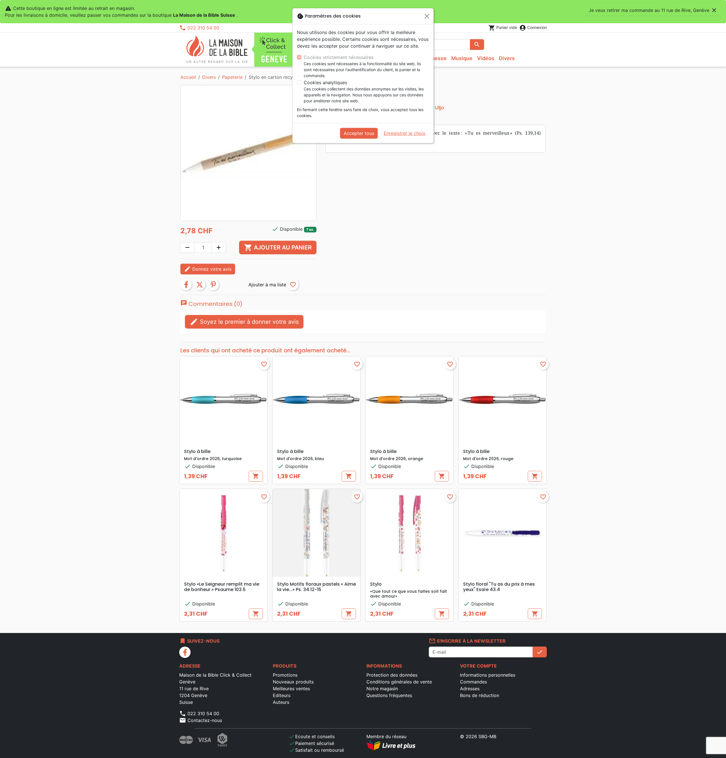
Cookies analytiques (325, 82)
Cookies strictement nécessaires (338, 57)
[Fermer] (426, 16)
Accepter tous (359, 133)
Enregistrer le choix (404, 133)
